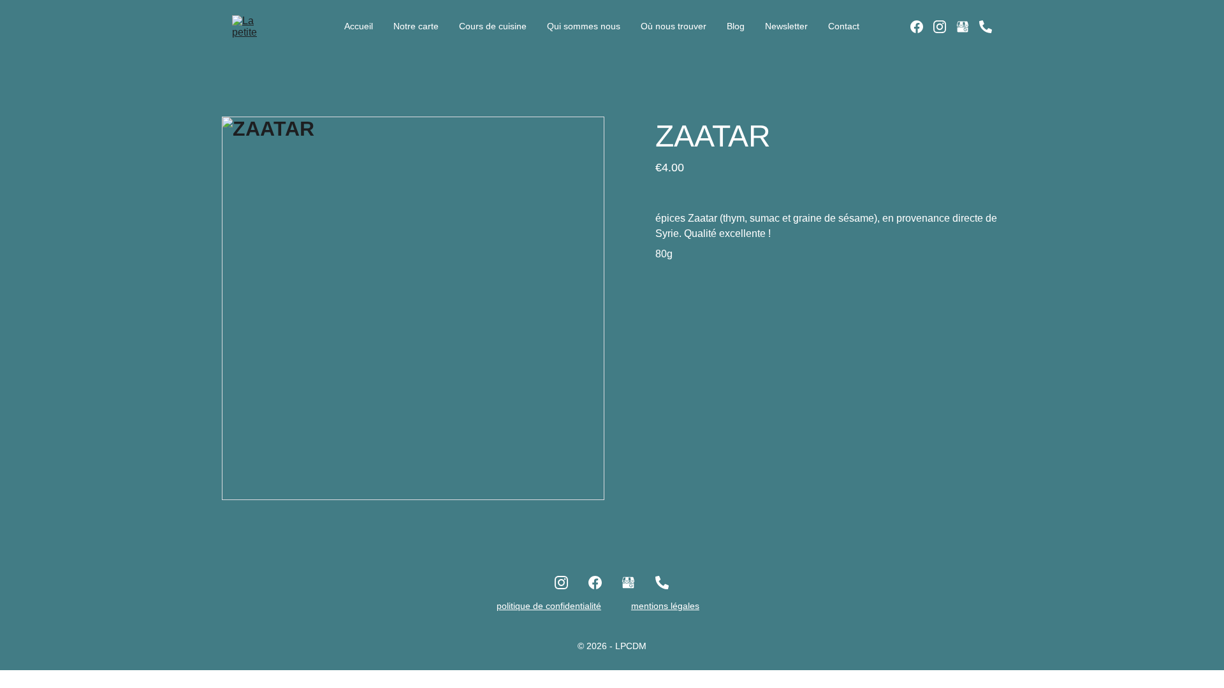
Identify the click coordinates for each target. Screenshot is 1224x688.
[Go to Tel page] (985, 26)
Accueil (358, 26)
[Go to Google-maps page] (967, 26)
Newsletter (786, 26)
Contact (843, 26)
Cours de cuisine (493, 26)
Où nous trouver (673, 26)
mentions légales (665, 606)
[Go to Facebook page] (921, 26)
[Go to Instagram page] (944, 26)
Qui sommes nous (583, 26)
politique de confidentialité (549, 606)
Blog (736, 26)
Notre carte (416, 26)
